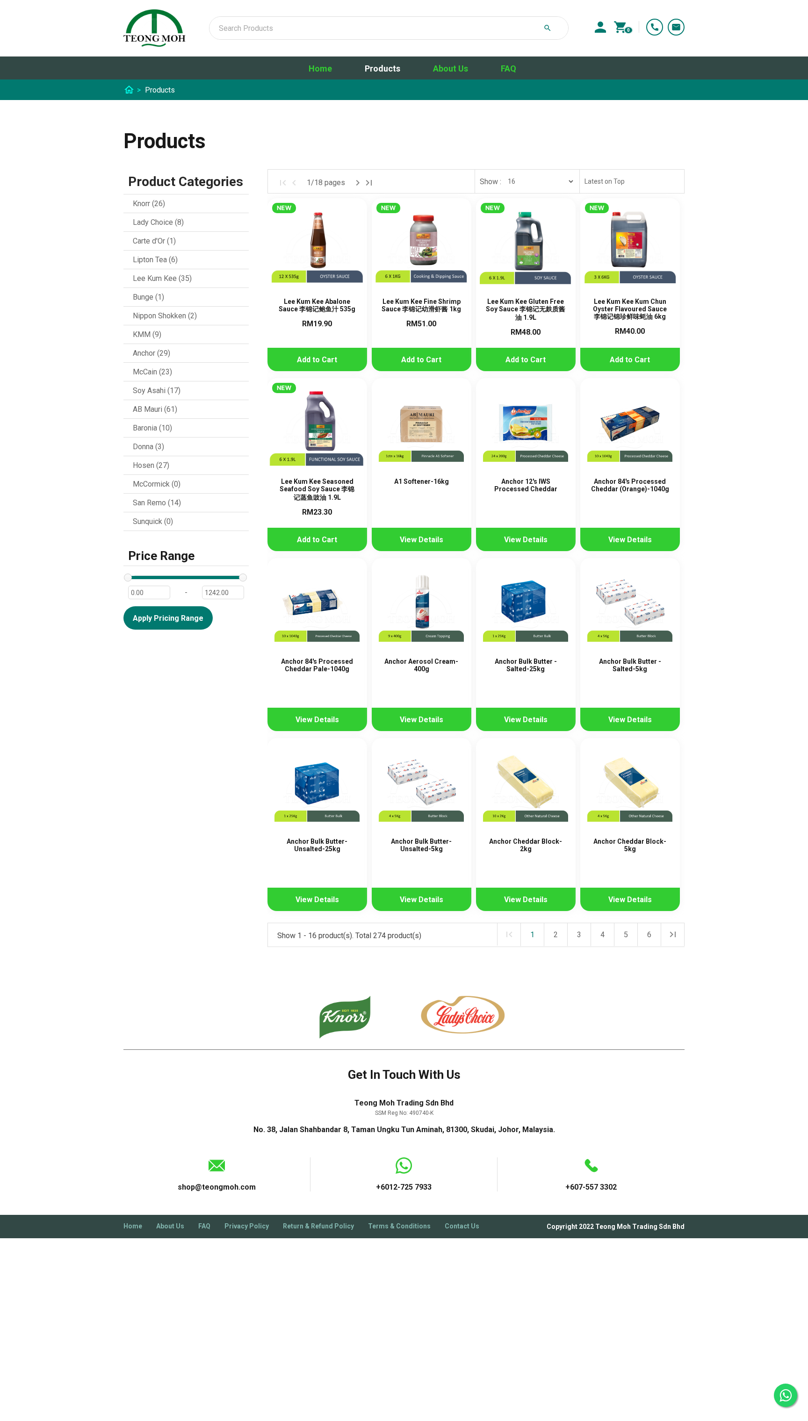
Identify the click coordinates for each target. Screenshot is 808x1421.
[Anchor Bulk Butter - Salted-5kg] (630, 608)
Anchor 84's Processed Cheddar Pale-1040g (317, 665)
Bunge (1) (148, 297)
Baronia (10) (152, 427)
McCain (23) (152, 371)
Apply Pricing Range (168, 618)
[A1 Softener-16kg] (421, 428)
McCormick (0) (156, 484)
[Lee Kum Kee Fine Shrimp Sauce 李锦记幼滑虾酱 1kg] (421, 248)
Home (320, 68)
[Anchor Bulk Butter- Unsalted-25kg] (317, 788)
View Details (421, 539)
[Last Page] (369, 182)
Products (382, 68)
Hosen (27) (151, 465)
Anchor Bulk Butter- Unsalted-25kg (317, 845)
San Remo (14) (157, 502)
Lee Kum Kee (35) (162, 278)
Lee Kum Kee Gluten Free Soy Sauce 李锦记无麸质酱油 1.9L (525, 309)
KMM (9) (147, 334)
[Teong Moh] (154, 28)
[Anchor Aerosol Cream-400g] (421, 608)
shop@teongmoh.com (217, 1187)
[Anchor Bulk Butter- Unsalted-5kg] (421, 788)
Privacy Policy (246, 1226)
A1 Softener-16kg (421, 481)
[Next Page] (357, 182)
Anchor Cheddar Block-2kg (525, 845)
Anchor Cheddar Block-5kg (629, 845)
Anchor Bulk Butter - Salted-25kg (526, 665)
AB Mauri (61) (155, 409)
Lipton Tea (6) (155, 259)
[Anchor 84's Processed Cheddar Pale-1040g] (317, 608)
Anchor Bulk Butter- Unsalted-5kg (421, 845)
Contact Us (462, 1226)
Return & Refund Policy (318, 1226)
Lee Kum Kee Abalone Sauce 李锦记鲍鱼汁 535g (317, 305)
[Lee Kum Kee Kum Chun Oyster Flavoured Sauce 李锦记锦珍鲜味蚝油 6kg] (630, 248)
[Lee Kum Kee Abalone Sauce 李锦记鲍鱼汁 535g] (317, 248)
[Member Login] (600, 27)
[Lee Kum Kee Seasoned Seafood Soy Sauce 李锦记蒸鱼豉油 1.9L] (317, 428)
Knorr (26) (149, 203)
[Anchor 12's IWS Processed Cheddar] (526, 428)
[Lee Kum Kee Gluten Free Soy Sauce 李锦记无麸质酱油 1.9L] (526, 248)
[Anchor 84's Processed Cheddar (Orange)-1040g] (630, 428)
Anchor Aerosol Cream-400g (421, 665)
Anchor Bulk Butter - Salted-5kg (630, 665)
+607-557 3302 (654, 27)
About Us (450, 68)
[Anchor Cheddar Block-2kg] (526, 788)
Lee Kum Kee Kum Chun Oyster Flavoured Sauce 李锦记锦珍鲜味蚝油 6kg (630, 309)
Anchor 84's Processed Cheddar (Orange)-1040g (630, 485)
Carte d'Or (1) (154, 241)
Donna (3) (148, 446)
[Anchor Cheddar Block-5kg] (630, 788)
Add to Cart (317, 359)
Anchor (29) (151, 353)
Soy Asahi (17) (156, 390)
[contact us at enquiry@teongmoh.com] (676, 27)
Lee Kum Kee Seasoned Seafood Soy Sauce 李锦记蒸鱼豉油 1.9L (317, 489)
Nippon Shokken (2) (165, 315)
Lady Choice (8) (158, 222)
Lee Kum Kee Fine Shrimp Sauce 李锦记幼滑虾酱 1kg (421, 305)
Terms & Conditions (399, 1226)
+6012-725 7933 (404, 1187)
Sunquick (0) (153, 521)
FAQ (508, 68)
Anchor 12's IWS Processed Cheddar (525, 485)
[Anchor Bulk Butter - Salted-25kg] (526, 608)
